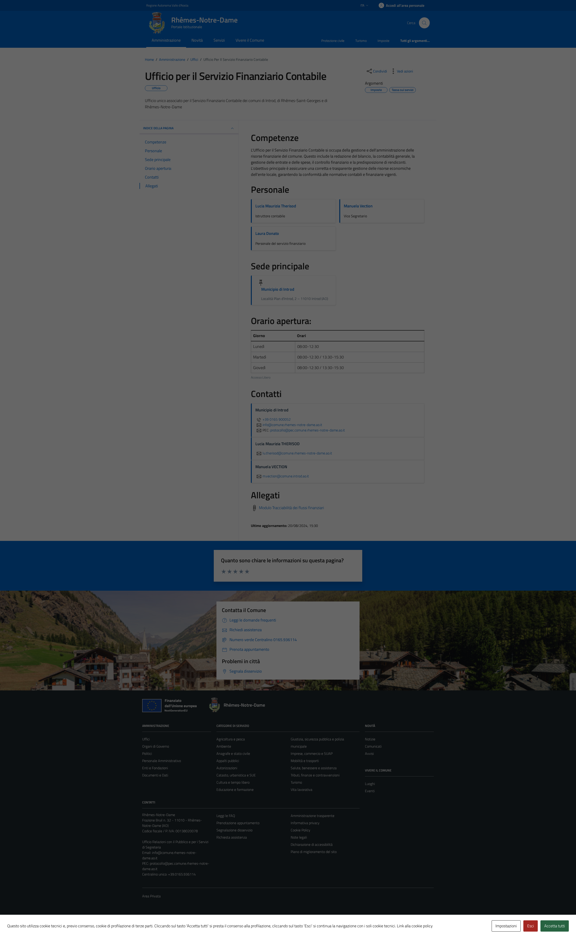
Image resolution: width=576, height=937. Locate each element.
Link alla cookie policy (415, 926)
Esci (530, 926)
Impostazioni (506, 926)
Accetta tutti (554, 926)
